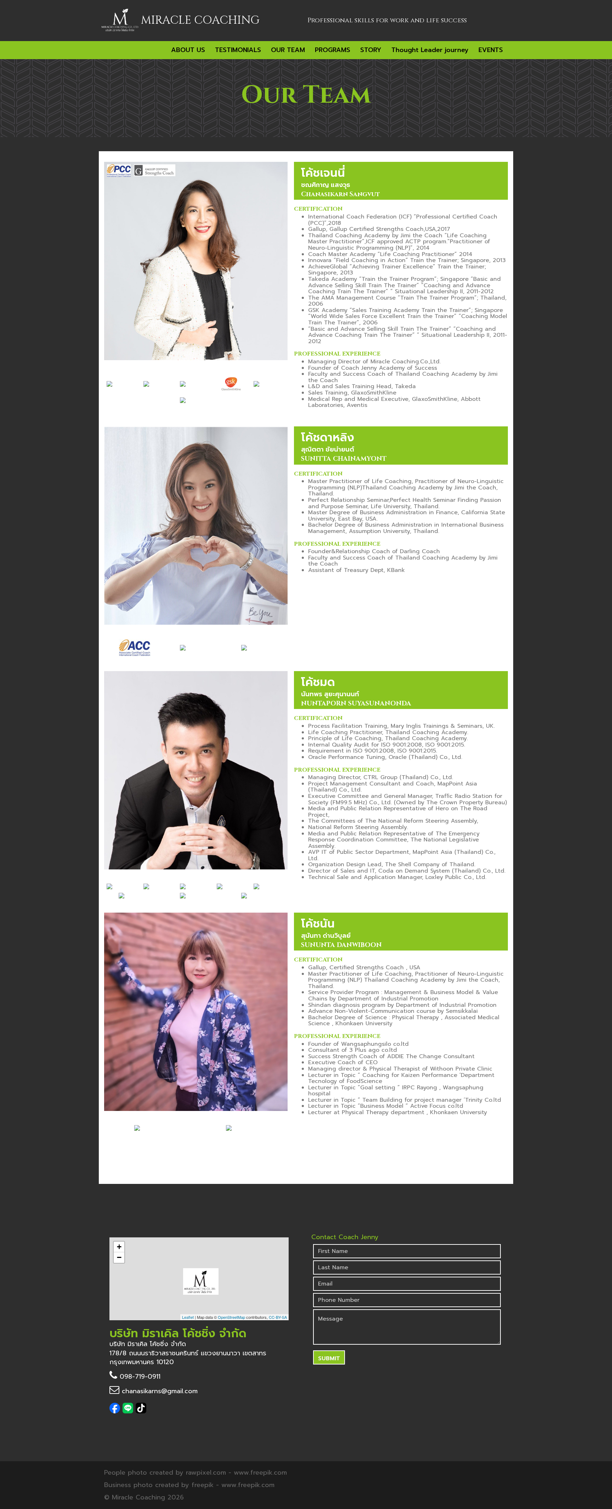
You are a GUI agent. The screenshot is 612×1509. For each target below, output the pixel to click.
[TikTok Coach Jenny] (141, 1411)
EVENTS (490, 50)
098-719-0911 (138, 1377)
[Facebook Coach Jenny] (116, 1411)
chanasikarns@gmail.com (158, 1391)
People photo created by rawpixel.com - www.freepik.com (195, 1472)
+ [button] (119, 1246)
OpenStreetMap (231, 1317)
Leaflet (188, 1317)
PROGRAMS (332, 50)
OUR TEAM (288, 50)
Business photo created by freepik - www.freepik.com (189, 1485)
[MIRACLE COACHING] (120, 20)
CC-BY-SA (278, 1317)
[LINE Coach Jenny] (129, 1411)
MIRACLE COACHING (200, 20)
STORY (370, 50)
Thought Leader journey (430, 50)
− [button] (119, 1257)
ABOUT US (188, 50)
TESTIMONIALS (238, 50)
